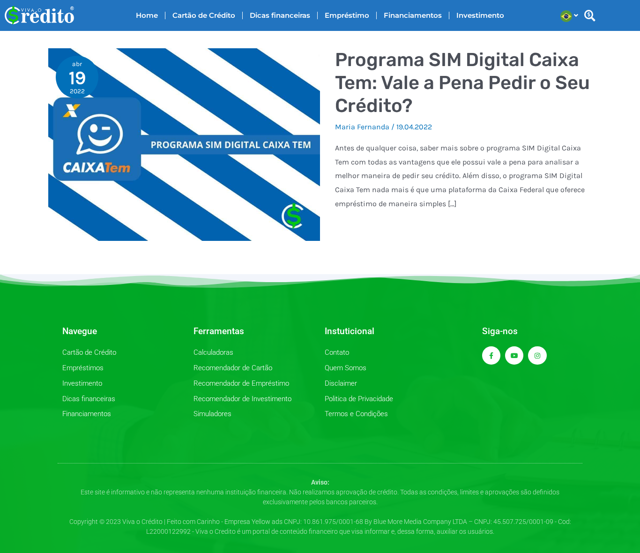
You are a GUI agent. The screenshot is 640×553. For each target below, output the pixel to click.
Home (147, 15)
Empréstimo (347, 15)
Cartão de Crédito (203, 15)
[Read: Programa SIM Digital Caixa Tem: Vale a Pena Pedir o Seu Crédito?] (184, 143)
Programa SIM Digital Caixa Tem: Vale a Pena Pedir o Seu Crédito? (462, 83)
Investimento (480, 15)
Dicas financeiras (280, 15)
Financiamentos (413, 15)
